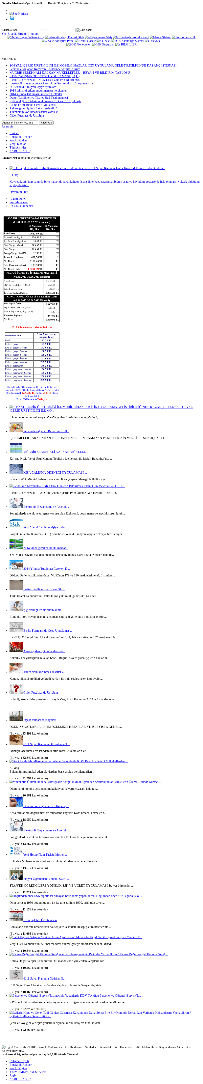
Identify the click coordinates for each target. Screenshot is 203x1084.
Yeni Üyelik (9, 33)
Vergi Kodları (18, 144)
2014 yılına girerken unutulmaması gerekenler (38, 90)
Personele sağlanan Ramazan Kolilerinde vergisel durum (45, 69)
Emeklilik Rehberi (21, 136)
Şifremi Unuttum (27, 33)
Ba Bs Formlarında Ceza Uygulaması (33, 104)
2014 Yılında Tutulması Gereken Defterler (36, 94)
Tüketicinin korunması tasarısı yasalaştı (34, 112)
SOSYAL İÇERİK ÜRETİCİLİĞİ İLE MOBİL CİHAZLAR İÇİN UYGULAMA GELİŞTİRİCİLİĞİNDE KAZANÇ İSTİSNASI (93, 65)
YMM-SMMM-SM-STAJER (28, 1071)
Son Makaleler (19, 202)
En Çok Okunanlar (21, 206)
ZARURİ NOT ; (20, 151)
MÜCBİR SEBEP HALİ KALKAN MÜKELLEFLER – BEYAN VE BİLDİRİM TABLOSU (70, 72)
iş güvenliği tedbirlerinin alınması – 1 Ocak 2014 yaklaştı (45, 101)
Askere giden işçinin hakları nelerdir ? (33, 108)
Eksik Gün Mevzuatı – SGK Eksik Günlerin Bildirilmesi (45, 79)
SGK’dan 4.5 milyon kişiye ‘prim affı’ (33, 87)
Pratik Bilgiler (18, 140)
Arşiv (13, 1075)
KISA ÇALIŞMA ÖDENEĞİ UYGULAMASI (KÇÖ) (44, 76)
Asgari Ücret (18, 198)
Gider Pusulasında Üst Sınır (27, 115)
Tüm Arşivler (18, 147)
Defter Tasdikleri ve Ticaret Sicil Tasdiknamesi (39, 97)
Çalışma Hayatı (19, 1061)
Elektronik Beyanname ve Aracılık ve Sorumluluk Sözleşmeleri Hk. (52, 83)
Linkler (14, 133)
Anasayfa (7, 126)
